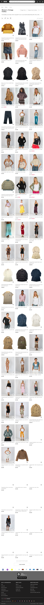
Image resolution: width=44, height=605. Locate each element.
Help (2, 584)
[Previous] (19, 10)
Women (6, 7)
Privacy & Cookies (33, 603)
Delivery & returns (4, 587)
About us (17, 584)
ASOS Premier (3, 589)
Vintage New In (23, 10)
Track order (3, 585)
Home (2, 7)
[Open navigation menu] (1, 1)
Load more (22, 564)
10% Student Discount (4, 590)
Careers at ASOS (18, 585)
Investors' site (18, 589)
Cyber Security (18, 590)
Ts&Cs (37, 603)
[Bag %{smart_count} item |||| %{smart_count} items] (42, 1)
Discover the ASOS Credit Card (35, 592)
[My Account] (37, 1)
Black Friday (32, 589)
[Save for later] (13, 35)
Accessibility (41, 603)
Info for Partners (32, 590)
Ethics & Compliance (4, 595)
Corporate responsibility (19, 587)
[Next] (41, 10)
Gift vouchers (32, 585)
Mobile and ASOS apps (34, 584)
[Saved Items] (40, 1)
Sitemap (2, 592)
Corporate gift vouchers (34, 587)
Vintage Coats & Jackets (32, 10)
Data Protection (3, 593)
